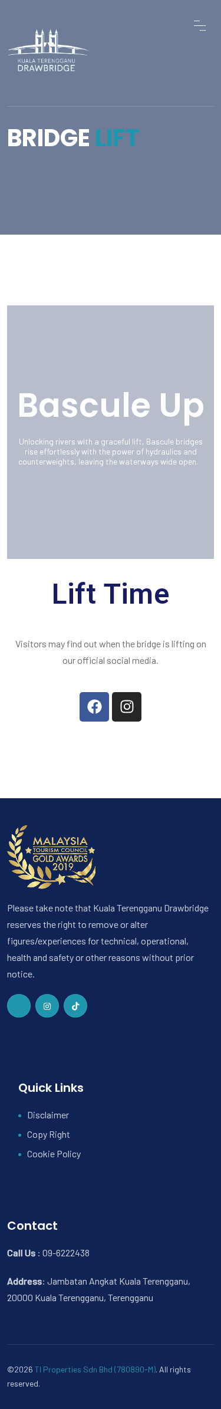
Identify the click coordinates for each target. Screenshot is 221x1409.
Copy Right (48, 1134)
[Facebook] (94, 707)
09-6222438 (66, 1252)
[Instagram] (126, 707)
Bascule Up (110, 405)
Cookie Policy (54, 1153)
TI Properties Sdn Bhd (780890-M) (95, 1369)
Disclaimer (48, 1114)
